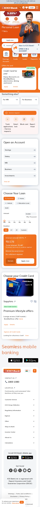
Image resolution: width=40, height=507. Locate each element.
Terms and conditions (23, 493)
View (27, 335)
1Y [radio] (11, 230)
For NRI (6, 100)
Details (15, 86)
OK (22, 502)
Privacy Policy (24, 496)
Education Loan (24, 203)
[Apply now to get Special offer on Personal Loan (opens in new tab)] (20, 26)
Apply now (25, 261)
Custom (23, 230)
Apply (6, 86)
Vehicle (9, 203)
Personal (10, 198)
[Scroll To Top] (34, 371)
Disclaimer (14, 496)
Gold (6, 208)
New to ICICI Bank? (26, 46)
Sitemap (11, 493)
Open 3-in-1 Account (24, 50)
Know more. (15, 503)
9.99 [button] (20, 238)
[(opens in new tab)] (15, 47)
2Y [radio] (17, 230)
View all (6, 181)
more (21, 319)
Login (32, 7)
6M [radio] (6, 230)
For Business (27, 100)
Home (22, 198)
